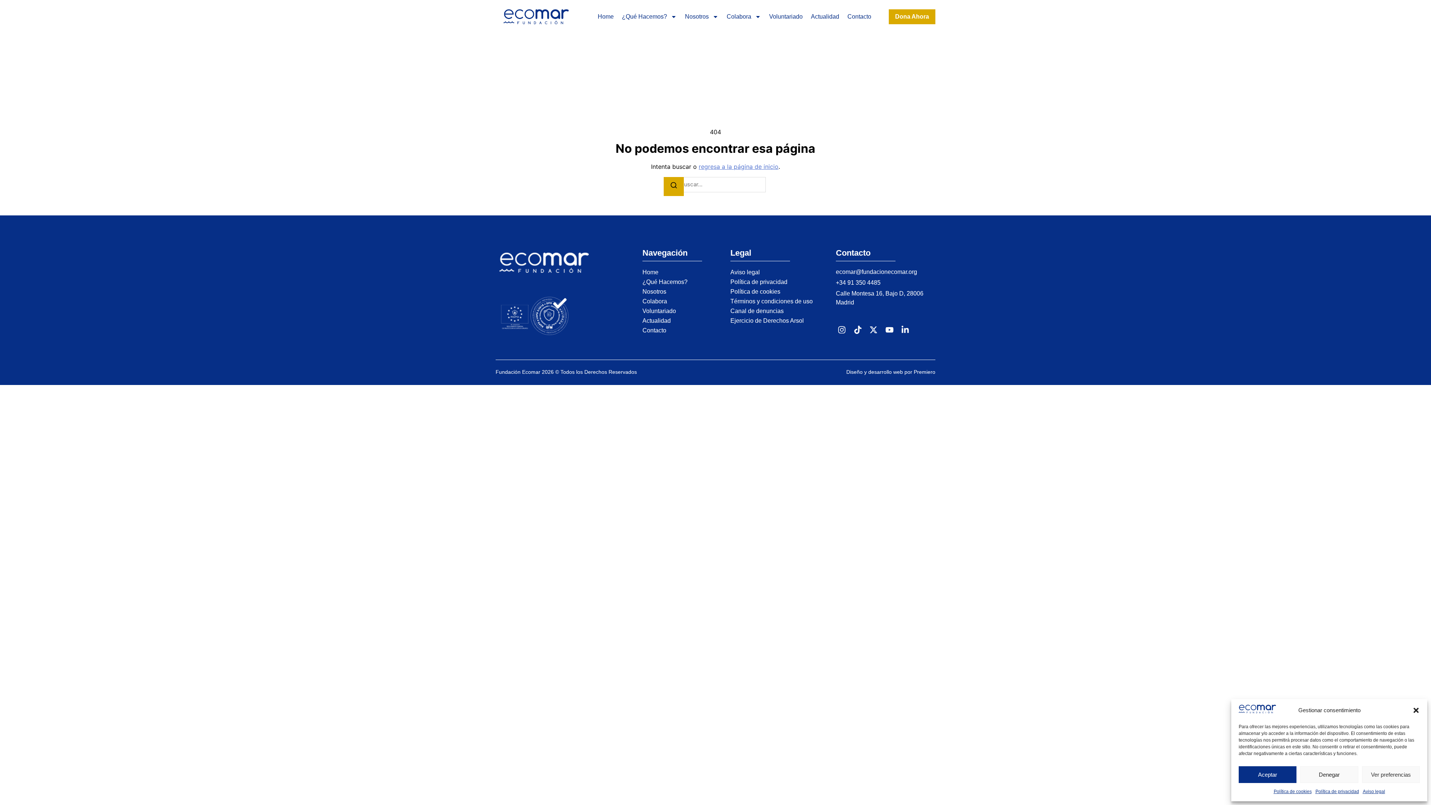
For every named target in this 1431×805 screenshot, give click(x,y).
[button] (1416, 710)
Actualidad (825, 16)
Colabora (739, 16)
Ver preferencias (1391, 774)
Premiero (924, 372)
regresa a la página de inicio (738, 166)
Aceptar (1267, 774)
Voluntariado (786, 16)
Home (606, 16)
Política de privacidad (1337, 791)
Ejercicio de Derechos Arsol (767, 321)
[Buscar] (674, 186)
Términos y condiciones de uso (771, 301)
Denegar (1329, 774)
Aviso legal (1374, 791)
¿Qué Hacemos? (644, 16)
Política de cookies (1293, 791)
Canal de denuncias (757, 311)
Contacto (859, 16)
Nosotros (697, 16)
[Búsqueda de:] (715, 184)
